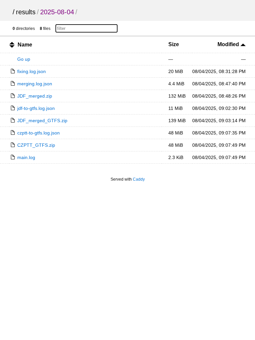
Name (25, 44)
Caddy (139, 179)
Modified (228, 44)
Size (173, 44)
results (26, 12)
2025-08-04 (57, 12)
